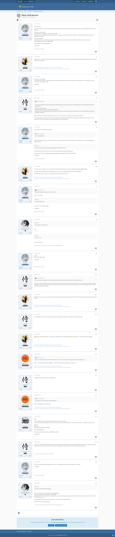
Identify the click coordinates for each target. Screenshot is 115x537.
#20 (96, 483)
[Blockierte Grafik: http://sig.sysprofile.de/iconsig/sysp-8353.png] (47, 67)
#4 (96, 97)
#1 (96, 23)
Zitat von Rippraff (40, 101)
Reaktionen (21, 37)
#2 (96, 56)
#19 (96, 461)
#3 (96, 76)
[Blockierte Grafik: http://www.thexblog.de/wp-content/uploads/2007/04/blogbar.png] (52, 367)
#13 (96, 334)
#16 (96, 395)
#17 (96, 416)
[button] (77, 1)
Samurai (45, 453)
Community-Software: (57, 535)
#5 (96, 127)
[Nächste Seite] (21, 20)
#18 (96, 442)
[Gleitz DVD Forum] (57, 6)
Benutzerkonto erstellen (61, 525)
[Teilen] (97, 20)
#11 (96, 294)
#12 (96, 314)
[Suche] (96, 1)
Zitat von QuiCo (40, 190)
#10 (96, 274)
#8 (96, 219)
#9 (96, 253)
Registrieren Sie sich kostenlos (59, 522)
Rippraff (24, 17)
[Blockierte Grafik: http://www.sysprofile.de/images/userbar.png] (47, 366)
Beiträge (20, 38)
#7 (96, 186)
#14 (96, 354)
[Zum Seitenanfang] (113, 535)
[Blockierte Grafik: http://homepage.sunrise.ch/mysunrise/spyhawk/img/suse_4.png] (51, 68)
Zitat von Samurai (40, 133)
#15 (96, 375)
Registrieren (90, 1)
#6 (96, 166)
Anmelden (84, 1)
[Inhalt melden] (96, 51)
